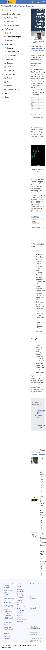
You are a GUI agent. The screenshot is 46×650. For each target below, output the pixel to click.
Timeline (19, 586)
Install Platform (7, 633)
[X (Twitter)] (38, 620)
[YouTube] (30, 624)
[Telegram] (34, 620)
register (42, 454)
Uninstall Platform (7, 637)
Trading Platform (8, 585)
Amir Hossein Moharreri (38, 42)
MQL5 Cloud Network (8, 619)
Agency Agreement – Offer (21, 602)
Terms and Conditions (20, 590)
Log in (39, 2)
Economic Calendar (32, 609)
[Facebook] (30, 620)
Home (10, 2)
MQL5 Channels (32, 597)
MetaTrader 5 (34, 584)
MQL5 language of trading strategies (8, 612)
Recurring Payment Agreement (20, 596)
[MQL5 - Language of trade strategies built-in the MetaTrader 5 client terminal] (3, 2)
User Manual (8, 606)
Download (8, 628)
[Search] (32, 2)
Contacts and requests (21, 621)
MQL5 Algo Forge (8, 623)
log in (34, 454)
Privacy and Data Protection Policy (21, 609)
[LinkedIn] (34, 624)
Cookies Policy (19, 616)
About (19, 584)
